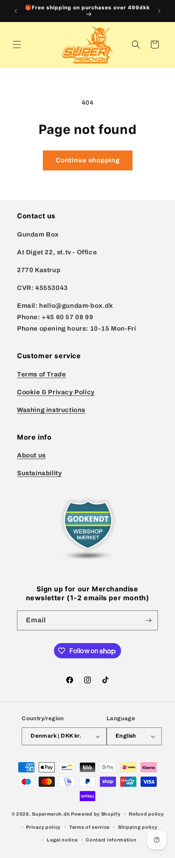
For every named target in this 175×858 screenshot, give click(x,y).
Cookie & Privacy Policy (56, 392)
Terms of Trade (41, 374)
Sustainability (39, 473)
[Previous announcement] (15, 11)
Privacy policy (43, 827)
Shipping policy (138, 827)
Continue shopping (88, 160)
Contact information (111, 839)
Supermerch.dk (51, 813)
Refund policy (146, 813)
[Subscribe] (148, 620)
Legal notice (62, 839)
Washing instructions (51, 410)
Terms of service (89, 827)
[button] (17, 44)
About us (31, 455)
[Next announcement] (159, 11)
